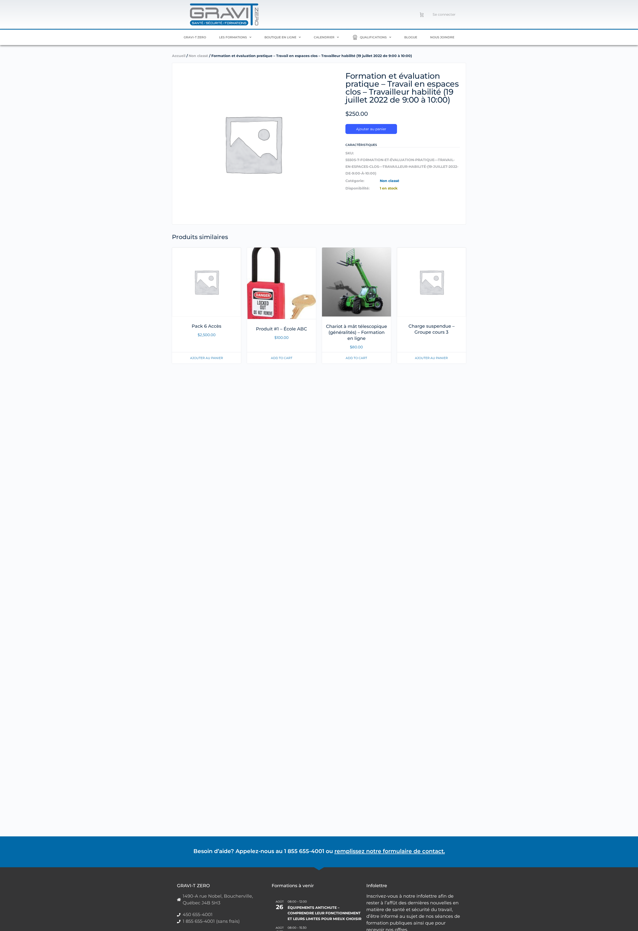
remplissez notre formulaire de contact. (389, 851)
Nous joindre (442, 37)
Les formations (233, 37)
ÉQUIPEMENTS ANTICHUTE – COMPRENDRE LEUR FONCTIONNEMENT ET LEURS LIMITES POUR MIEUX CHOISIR (324, 913)
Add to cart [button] (281, 358)
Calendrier (324, 37)
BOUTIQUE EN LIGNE (280, 37)
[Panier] (422, 14)
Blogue (410, 37)
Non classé (198, 56)
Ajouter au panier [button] (206, 358)
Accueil (178, 56)
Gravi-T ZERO (195, 37)
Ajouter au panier (371, 129)
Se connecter (444, 14)
